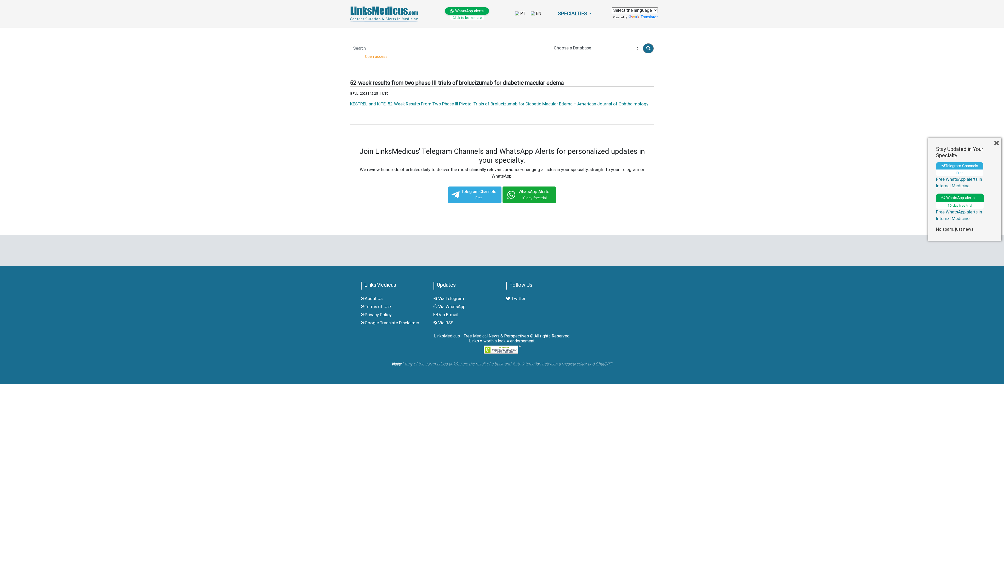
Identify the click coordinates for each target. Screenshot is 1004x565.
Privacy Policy (378, 314)
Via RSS (445, 322)
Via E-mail (448, 314)
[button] (575, 13)
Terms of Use (378, 306)
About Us (374, 298)
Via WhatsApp (451, 306)
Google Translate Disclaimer (392, 322)
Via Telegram (450, 298)
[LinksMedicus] (385, 13)
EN (538, 13)
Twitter (518, 298)
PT (522, 13)
